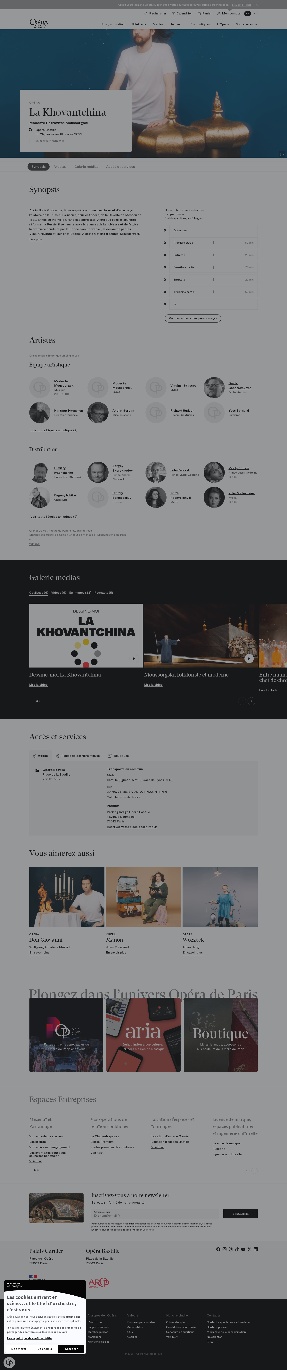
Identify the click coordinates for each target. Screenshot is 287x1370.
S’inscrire (241, 1214)
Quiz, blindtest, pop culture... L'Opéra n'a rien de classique (143, 1046)
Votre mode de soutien (46, 1136)
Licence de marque (226, 1143)
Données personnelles (141, 1322)
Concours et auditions (180, 1332)
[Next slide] (251, 701)
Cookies (132, 1337)
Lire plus (35, 239)
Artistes (60, 166)
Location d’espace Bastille (170, 1141)
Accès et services (120, 166)
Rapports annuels (98, 1327)
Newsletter (214, 1337)
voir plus (34, 544)
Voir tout (35, 1161)
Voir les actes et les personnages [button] (193, 318)
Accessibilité (135, 1327)
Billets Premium (102, 1141)
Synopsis (38, 166)
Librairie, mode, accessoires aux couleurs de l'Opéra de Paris (220, 1046)
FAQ (210, 1342)
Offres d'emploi (175, 1322)
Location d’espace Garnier (170, 1136)
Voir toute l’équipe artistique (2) (53, 430)
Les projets (37, 1141)
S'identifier (241, 4)
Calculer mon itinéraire (123, 797)
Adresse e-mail (102, 1212)
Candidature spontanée (181, 1327)
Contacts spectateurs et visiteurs (228, 1322)
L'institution (95, 1322)
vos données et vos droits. (140, 1229)
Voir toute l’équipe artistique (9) (53, 516)
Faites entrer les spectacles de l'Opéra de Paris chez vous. (66, 1046)
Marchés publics (97, 1332)
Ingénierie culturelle (227, 1154)
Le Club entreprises (104, 1136)
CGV (130, 1332)
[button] (9, 1362)
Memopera (94, 1337)
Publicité (218, 1149)
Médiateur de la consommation (226, 1332)
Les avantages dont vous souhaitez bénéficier (47, 1154)
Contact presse (217, 1327)
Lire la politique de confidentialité (29, 1338)
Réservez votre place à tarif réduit (132, 827)
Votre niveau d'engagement (49, 1147)
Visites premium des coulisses (112, 1147)
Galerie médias (86, 166)
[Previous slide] (242, 701)
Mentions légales (98, 1342)
